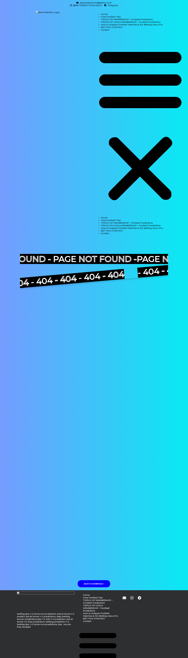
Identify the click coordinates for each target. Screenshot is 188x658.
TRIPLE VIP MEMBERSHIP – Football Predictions (127, 19)
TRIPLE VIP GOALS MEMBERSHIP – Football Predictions (131, 22)
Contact (105, 30)
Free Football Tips (111, 16)
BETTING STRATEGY (112, 27)
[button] (140, 123)
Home (104, 14)
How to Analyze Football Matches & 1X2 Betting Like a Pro (132, 24)
